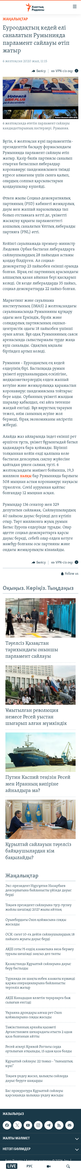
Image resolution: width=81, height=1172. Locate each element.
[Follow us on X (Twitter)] (17, 1125)
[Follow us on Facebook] (7, 1125)
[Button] (39, 71)
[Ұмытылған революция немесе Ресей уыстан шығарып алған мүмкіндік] (40, 685)
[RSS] (59, 1125)
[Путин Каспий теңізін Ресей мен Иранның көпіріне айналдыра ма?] (40, 752)
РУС (30, 1166)
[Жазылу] (69, 1125)
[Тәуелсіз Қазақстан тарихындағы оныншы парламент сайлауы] (40, 618)
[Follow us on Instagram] (38, 1125)
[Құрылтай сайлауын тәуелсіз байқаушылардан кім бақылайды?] (40, 819)
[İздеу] (68, 1166)
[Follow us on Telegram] (48, 1125)
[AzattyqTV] (48, 1166)
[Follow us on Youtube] (28, 1125)
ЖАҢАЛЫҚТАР (15, 19)
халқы (26, 476)
